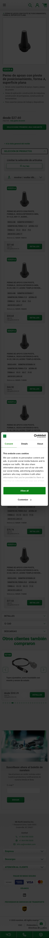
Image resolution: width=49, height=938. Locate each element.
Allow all (24, 490)
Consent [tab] (9, 443)
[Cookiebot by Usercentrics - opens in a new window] (34, 436)
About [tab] (40, 443)
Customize (23, 499)
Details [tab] (24, 443)
